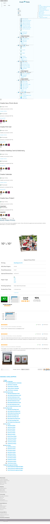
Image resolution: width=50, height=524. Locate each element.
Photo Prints (25, 62)
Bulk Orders (41, 13)
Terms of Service (3, 508)
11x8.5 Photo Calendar (12, 386)
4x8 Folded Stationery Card (14, 398)
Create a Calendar (24, 78)
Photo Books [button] (19, 11)
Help (40, 5)
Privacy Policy (2, 507)
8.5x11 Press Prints (11, 436)
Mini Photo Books (26, 28)
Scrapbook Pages (26, 67)
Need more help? (43, 17)
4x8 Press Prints (11, 427)
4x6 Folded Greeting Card (13, 411)
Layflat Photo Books (26, 27)
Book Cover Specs (3, 483)
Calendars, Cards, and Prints (8, 376)
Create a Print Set (24, 71)
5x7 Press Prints (11, 430)
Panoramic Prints (26, 64)
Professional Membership (44, 15)
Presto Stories (2, 499)
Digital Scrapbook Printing (11, 465)
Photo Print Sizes (26, 65)
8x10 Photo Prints (11, 461)
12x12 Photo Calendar (12, 390)
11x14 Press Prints (11, 441)
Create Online (3, 111)
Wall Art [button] (21, 45)
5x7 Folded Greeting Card (13, 422)
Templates (24, 33)
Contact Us (2, 516)
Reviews (24, 93)
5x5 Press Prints (11, 429)
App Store (24, 98)
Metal (23, 53)
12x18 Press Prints (11, 443)
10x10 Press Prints (11, 438)
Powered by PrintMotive (5, 517)
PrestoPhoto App (26, 26)
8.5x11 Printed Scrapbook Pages (15, 466)
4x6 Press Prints (11, 425)
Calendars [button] (22, 72)
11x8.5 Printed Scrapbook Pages (15, 468)
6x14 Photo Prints (11, 457)
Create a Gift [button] (23, 91)
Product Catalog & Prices (44, 6)
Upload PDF (2, 118)
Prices (22, 34)
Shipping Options (43, 7)
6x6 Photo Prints (11, 452)
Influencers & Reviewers (4, 514)
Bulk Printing (2, 490)
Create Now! (16, 292)
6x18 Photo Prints (11, 459)
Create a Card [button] (24, 44)
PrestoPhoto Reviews (4, 500)
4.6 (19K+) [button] (22, 92)
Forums (1, 498)
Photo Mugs (25, 83)
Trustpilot (24, 96)
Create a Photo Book (25, 36)
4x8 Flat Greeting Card (13, 414)
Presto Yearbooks (6, 522)
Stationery (24, 40)
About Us (41, 16)
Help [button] (5, 5)
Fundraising (23, 76)
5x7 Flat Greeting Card (13, 420)
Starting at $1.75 (18, 262)
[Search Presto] (3, 6)
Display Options (16, 369)
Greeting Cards (25, 38)
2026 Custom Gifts (26, 84)
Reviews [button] (28, 92)
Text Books (24, 32)
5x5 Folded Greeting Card (13, 418)
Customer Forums (3, 513)
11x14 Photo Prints (11, 463)
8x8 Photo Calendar (12, 384)
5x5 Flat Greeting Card (13, 416)
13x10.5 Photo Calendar (13, 388)
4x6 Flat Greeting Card (13, 409)
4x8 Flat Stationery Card (13, 397)
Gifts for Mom (25, 85)
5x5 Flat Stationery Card (13, 400)
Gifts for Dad (25, 87)
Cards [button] (21, 37)
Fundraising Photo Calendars (14, 382)
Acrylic (23, 49)
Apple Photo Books (26, 20)
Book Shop (2, 497)
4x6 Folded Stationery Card (14, 395)
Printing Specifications (44, 10)
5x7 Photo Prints (11, 450)
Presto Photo (24, 2)
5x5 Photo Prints (11, 448)
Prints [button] (21, 61)
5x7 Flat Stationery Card (13, 404)
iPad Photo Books (26, 21)
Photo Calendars (26, 73)
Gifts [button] (21, 80)
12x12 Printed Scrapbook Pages (15, 470)
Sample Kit (41, 11)
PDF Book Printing (26, 24)
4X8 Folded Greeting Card (13, 413)
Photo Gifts (24, 81)
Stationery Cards (9, 392)
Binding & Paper (3, 481)
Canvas (24, 56)
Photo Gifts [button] (27, 80)
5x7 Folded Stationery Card (14, 406)
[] (0, 218)
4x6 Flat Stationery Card (13, 393)
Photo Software (42, 8)
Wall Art (24, 46)
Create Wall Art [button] (24, 60)
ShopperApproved (26, 95)
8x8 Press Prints (11, 434)
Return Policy (41, 12)
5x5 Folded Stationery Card (14, 402)
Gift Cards (24, 88)
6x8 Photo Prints (11, 454)
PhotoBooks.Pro (6, 523)
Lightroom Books (26, 23)
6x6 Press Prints (11, 432)
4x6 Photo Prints (11, 446)
